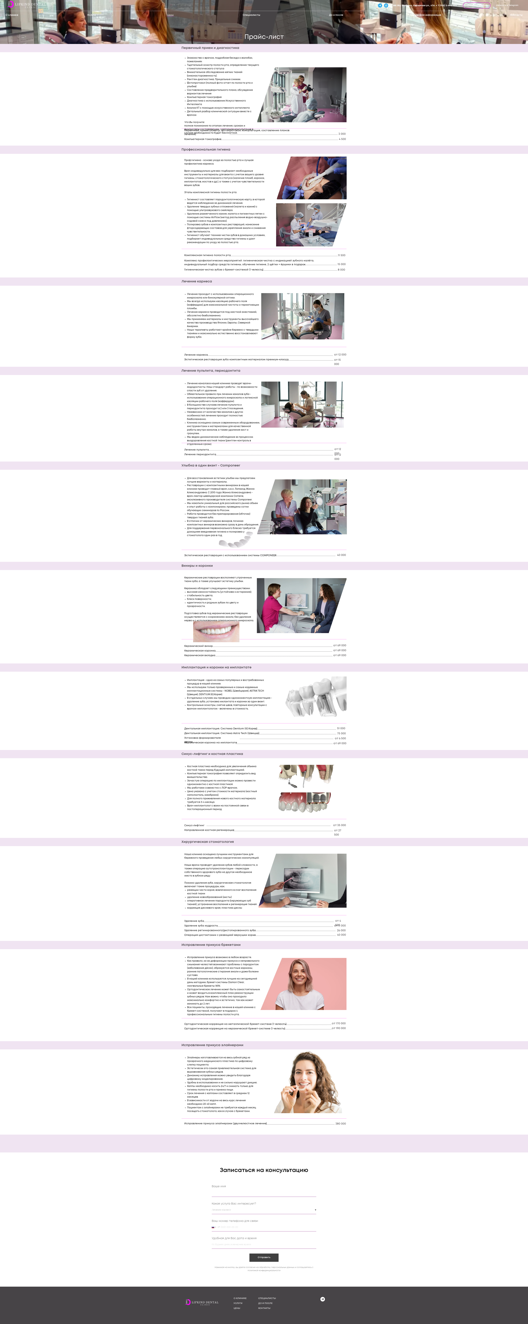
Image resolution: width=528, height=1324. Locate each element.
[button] (477, 5)
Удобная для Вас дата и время (234, 1238)
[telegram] (322, 1301)
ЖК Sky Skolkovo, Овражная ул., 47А (414, 6)
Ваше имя (219, 1186)
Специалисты (251, 15)
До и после (336, 15)
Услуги (238, 1303)
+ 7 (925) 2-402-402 (446, 6)
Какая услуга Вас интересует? (234, 1203)
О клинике (12, 15)
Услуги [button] (91, 15)
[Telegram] (380, 5)
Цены (170, 15)
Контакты (516, 15)
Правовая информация (426, 15)
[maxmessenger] (386, 5)
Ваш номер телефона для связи (235, 1221)
